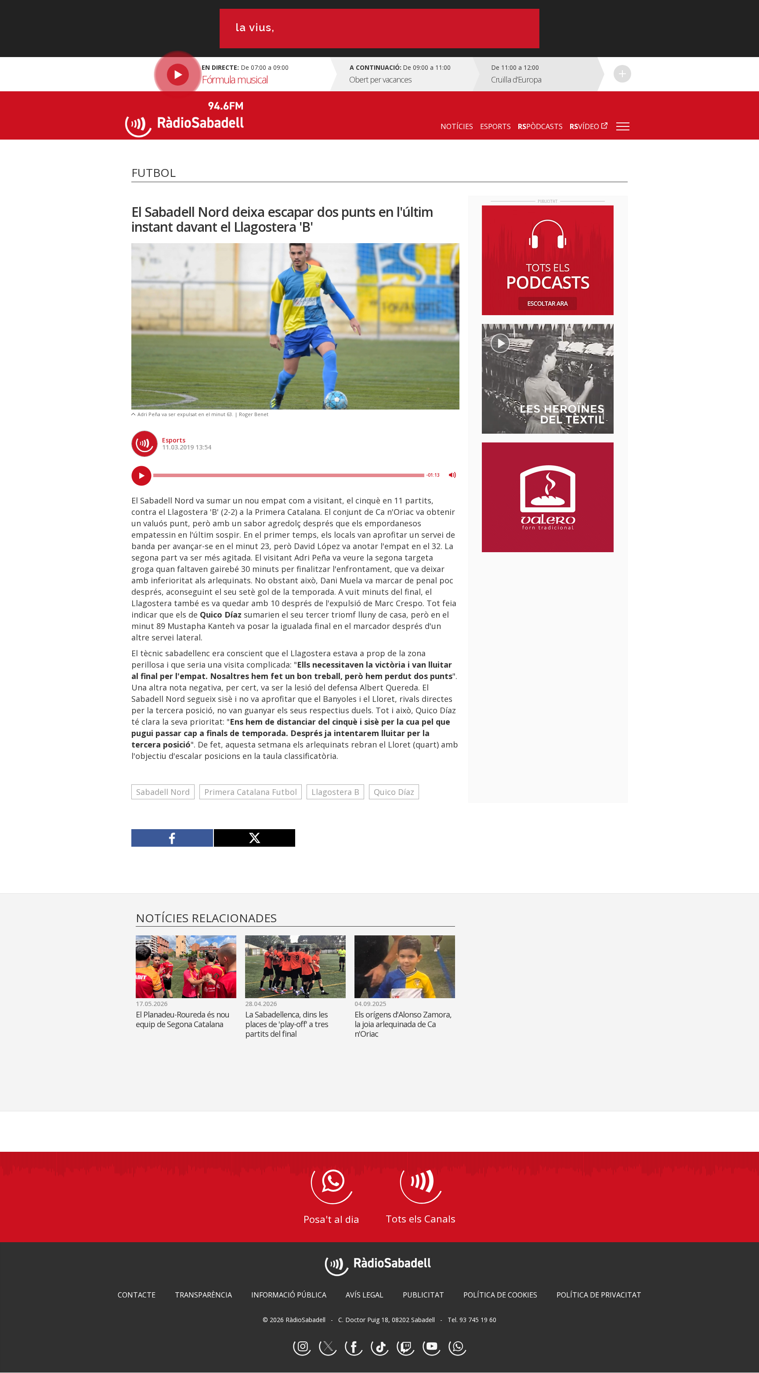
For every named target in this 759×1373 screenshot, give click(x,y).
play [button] (141, 476)
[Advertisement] (548, 616)
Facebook (353, 1347)
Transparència (203, 1295)
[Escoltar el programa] (226, 74)
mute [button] (452, 475)
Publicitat (423, 1295)
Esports (173, 440)
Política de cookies (500, 1295)
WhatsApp (457, 1347)
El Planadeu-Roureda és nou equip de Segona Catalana (182, 1019)
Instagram (302, 1347)
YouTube (431, 1347)
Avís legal (364, 1295)
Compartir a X (254, 838)
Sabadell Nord (163, 792)
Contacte (136, 1295)
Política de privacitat (599, 1295)
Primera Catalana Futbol (250, 792)
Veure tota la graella (622, 74)
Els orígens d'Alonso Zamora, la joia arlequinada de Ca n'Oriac (403, 1024)
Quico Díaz (394, 792)
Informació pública (288, 1295)
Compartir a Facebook (172, 838)
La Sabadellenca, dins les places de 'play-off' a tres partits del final (286, 1024)
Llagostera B (335, 792)
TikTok (379, 1347)
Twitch (405, 1347)
